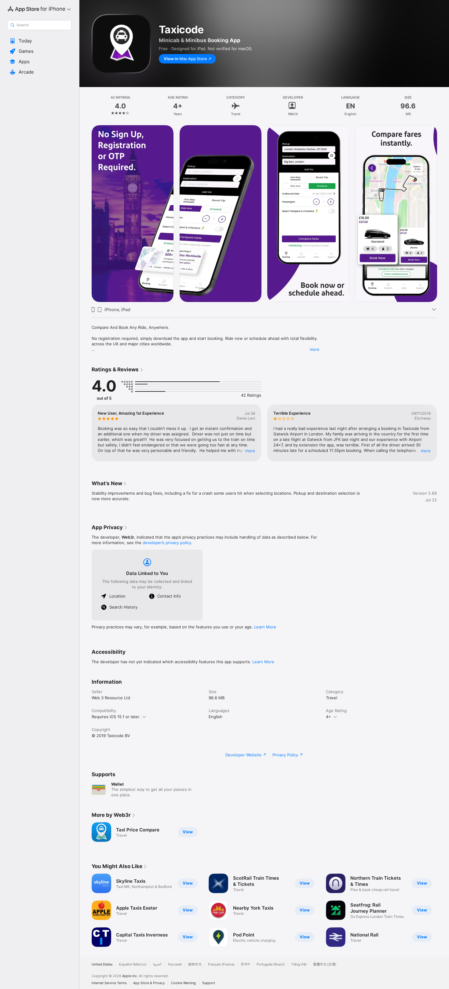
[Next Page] (443, 214)
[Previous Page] (85, 214)
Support (208, 983)
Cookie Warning (183, 983)
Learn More (265, 626)
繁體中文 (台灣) (324, 964)
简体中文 (195, 964)
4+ (328, 716)
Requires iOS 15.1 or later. (116, 716)
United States (102, 964)
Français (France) (221, 964)
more (314, 349)
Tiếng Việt (299, 964)
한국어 (245, 964)
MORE (250, 450)
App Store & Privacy (149, 983)
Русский (175, 964)
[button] (39, 40)
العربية (157, 964)
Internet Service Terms (109, 983)
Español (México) (133, 964)
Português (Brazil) (271, 964)
